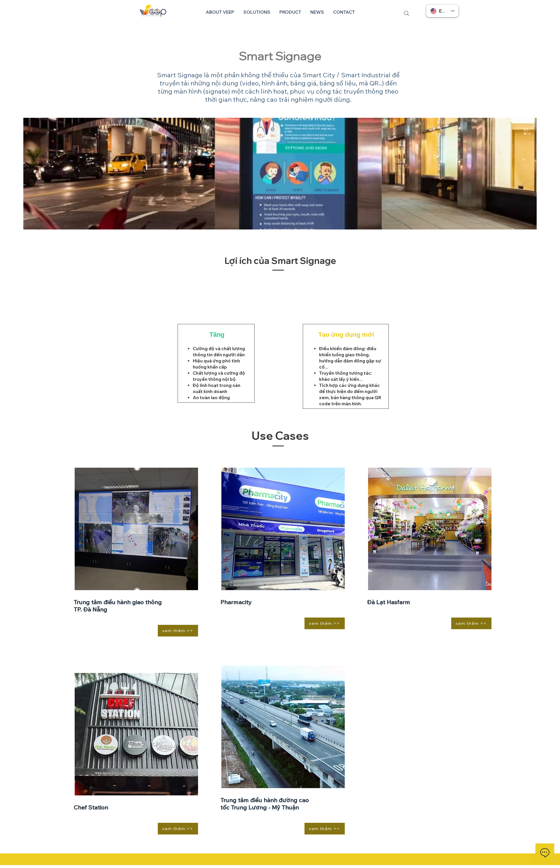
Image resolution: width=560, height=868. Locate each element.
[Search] (406, 13)
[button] (257, 12)
